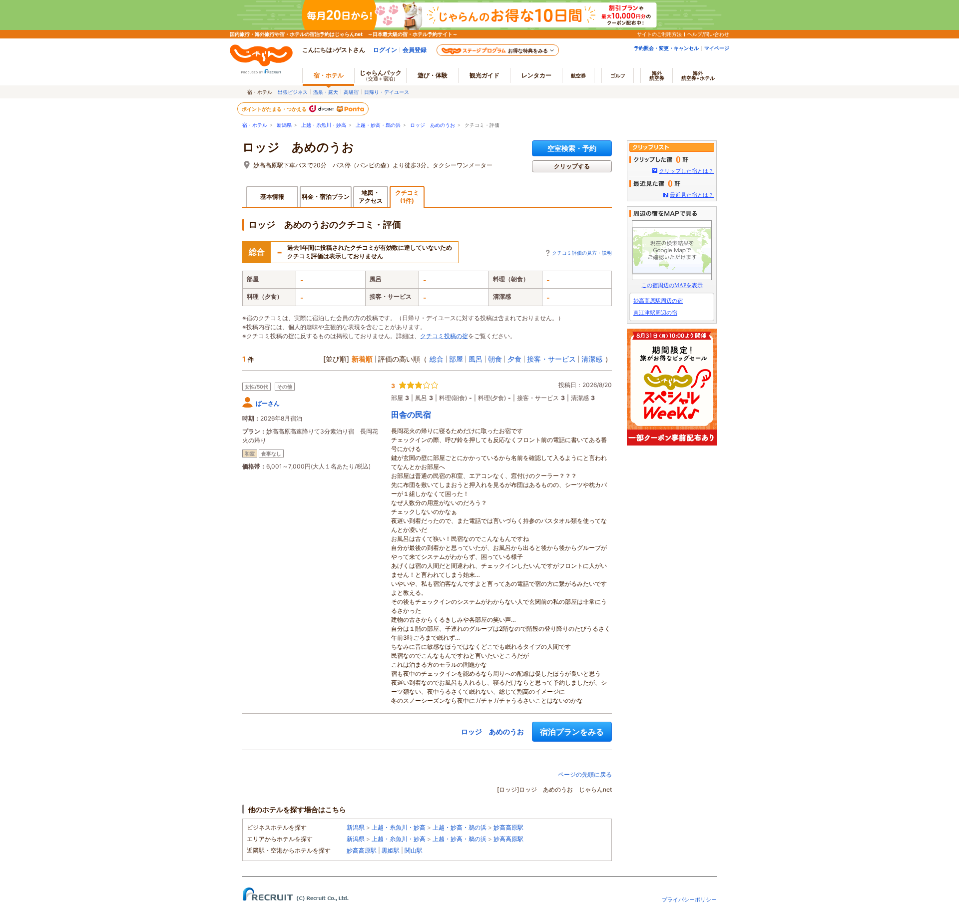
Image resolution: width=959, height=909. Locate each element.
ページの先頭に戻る (585, 774)
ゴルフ (617, 75)
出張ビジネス (293, 92)
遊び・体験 (433, 75)
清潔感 (591, 359)
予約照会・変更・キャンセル (666, 48)
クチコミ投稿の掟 (444, 336)
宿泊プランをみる (572, 732)
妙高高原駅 (508, 827)
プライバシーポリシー (689, 899)
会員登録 (415, 49)
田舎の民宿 (411, 415)
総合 (437, 359)
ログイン (385, 49)
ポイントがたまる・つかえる (275, 109)
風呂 (475, 359)
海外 (656, 75)
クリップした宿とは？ (686, 171)
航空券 (578, 75)
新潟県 (284, 125)
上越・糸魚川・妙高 (323, 125)
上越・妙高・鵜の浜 (378, 125)
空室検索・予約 (571, 148)
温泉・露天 (325, 92)
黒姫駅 (391, 850)
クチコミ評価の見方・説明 (582, 253)
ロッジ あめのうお (432, 125)
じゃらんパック (381, 75)
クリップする (572, 166)
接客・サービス (551, 359)
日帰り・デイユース (386, 92)
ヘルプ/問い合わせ (708, 34)
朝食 (495, 359)
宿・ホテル (254, 125)
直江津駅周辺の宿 (655, 313)
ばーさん (268, 403)
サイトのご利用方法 (659, 34)
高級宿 (351, 92)
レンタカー (536, 75)
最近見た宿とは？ (692, 195)
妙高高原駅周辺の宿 (658, 301)
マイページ (716, 48)
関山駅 (414, 850)
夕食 (514, 359)
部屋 (456, 359)
